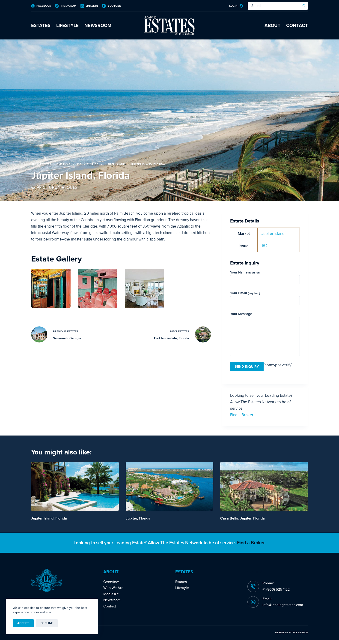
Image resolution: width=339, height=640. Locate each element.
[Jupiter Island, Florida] (75, 486)
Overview (111, 582)
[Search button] (304, 5)
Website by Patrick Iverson (291, 632)
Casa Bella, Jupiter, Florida (242, 518)
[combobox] (274, 6)
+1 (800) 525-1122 (276, 589)
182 (265, 245)
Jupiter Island (273, 233)
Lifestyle (67, 25)
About (272, 25)
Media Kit (111, 594)
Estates (41, 25)
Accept (23, 623)
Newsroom (97, 25)
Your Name (245, 272)
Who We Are (113, 588)
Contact (297, 25)
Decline (47, 623)
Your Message (241, 314)
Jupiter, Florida (138, 518)
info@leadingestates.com (282, 605)
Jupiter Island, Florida (49, 518)
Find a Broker (241, 414)
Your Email (245, 293)
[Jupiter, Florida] (169, 486)
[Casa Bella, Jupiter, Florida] (264, 486)
